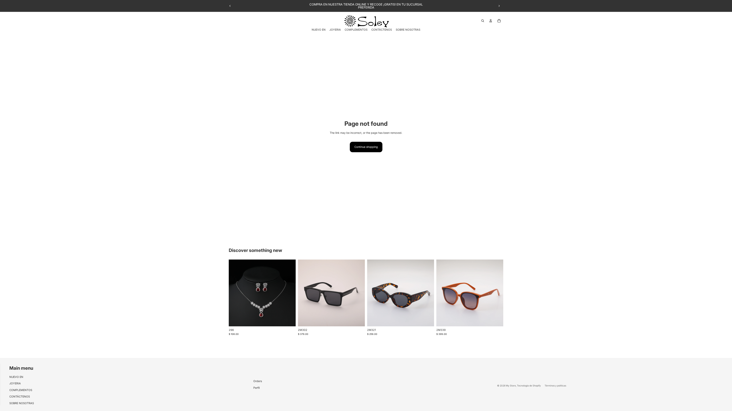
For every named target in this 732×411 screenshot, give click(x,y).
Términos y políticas (555, 385)
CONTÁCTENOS (19, 396)
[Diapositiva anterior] (230, 6)
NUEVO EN (16, 376)
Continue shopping (366, 146)
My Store (511, 385)
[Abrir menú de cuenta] (490, 21)
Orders (257, 381)
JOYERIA (15, 383)
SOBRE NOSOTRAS (21, 403)
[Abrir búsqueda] (482, 21)
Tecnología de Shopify (529, 385)
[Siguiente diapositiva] (499, 6)
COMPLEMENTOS (20, 390)
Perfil (256, 387)
